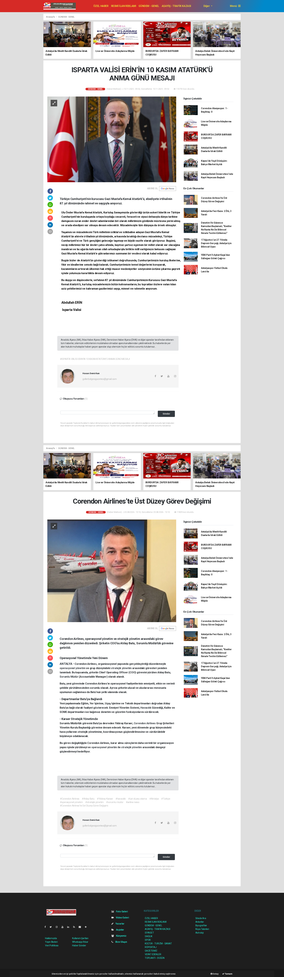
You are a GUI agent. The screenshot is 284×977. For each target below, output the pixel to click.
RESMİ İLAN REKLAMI (123, 6)
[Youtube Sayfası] (63, 927)
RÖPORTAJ (150, 947)
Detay (215, 974)
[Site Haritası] (81, 927)
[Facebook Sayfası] (46, 927)
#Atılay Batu (88, 798)
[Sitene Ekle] (87, 927)
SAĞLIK (148, 936)
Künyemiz (121, 935)
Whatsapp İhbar (80, 942)
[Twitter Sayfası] (52, 927)
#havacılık (121, 798)
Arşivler (120, 929)
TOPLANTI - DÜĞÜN (155, 958)
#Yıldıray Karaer (105, 798)
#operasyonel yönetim (71, 802)
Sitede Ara (200, 918)
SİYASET (149, 932)
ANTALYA (66, 663)
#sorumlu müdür (114, 802)
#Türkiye (165, 798)
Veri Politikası (51, 945)
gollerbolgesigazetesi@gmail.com (100, 379)
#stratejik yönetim (94, 802)
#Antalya (154, 798)
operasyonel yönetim (73, 668)
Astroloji (199, 932)
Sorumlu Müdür (69, 676)
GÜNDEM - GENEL (149, 6)
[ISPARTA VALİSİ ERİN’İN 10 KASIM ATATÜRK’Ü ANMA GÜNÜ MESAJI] (111, 139)
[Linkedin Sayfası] (69, 927)
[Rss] (75, 927)
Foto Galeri (122, 911)
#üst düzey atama (137, 798)
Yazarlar (119, 923)
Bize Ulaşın (121, 942)
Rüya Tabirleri (202, 929)
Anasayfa (50, 17)
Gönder (166, 414)
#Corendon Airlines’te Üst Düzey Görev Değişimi (84, 805)
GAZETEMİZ (151, 950)
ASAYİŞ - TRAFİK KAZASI (176, 6)
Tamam (228, 974)
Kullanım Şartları (80, 938)
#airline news (133, 802)
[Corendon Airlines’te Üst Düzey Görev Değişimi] (111, 570)
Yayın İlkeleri (51, 942)
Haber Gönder (79, 945)
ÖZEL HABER (100, 6)
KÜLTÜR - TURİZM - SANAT (158, 943)
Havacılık (146, 707)
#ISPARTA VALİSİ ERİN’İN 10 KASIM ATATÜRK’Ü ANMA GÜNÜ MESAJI (95, 359)
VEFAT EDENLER (153, 954)
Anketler (199, 922)
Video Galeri (122, 917)
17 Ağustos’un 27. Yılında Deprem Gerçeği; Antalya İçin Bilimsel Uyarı (216, 243)
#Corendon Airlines (70, 798)
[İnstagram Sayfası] (58, 927)
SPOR (148, 940)
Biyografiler (201, 925)
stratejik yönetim (121, 668)
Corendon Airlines (145, 723)
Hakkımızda (51, 938)
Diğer (207, 6)
